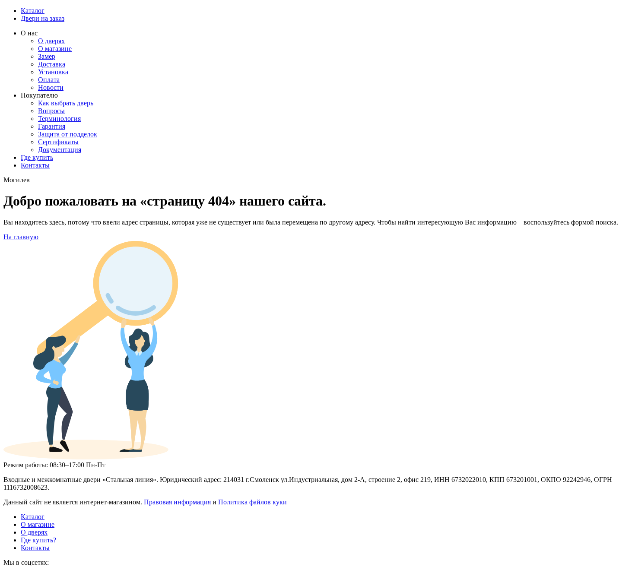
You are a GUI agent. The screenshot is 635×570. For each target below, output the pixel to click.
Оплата (49, 79)
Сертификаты (58, 142)
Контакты (35, 165)
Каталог (32, 10)
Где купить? (38, 540)
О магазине (55, 48)
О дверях (51, 40)
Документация (59, 149)
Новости (51, 87)
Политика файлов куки (252, 502)
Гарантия (51, 126)
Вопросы (51, 110)
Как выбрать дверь (65, 103)
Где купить (37, 157)
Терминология (59, 118)
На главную (20, 237)
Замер (46, 56)
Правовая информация (177, 502)
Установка (53, 72)
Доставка (51, 64)
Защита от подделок (67, 134)
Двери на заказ (42, 18)
